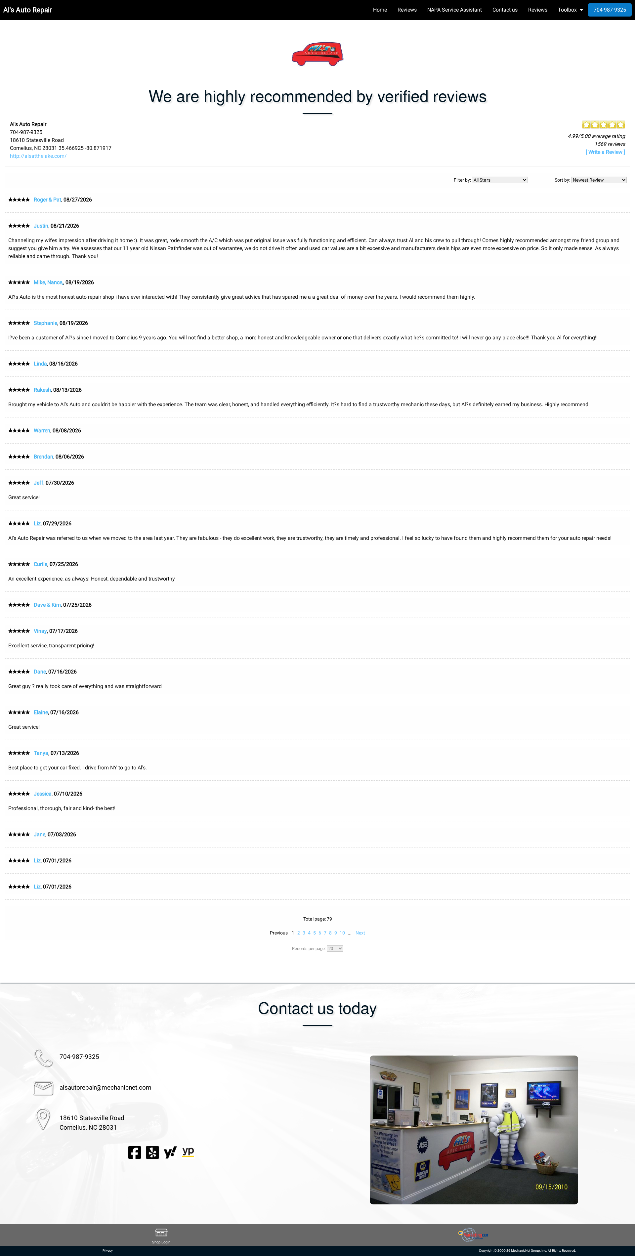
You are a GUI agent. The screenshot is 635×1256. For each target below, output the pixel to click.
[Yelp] (152, 1152)
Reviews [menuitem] (407, 10)
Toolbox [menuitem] (567, 10)
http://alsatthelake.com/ (38, 156)
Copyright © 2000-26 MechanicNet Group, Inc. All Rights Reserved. (527, 1250)
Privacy (108, 1250)
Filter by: (463, 180)
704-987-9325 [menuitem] (610, 10)
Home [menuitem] (380, 10)
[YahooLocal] (170, 1152)
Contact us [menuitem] (505, 10)
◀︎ (331, 1130)
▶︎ (616, 1130)
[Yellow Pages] (188, 1152)
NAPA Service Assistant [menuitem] (454, 10)
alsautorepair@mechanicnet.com (105, 1087)
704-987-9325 (79, 1057)
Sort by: (563, 180)
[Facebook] (134, 1152)
